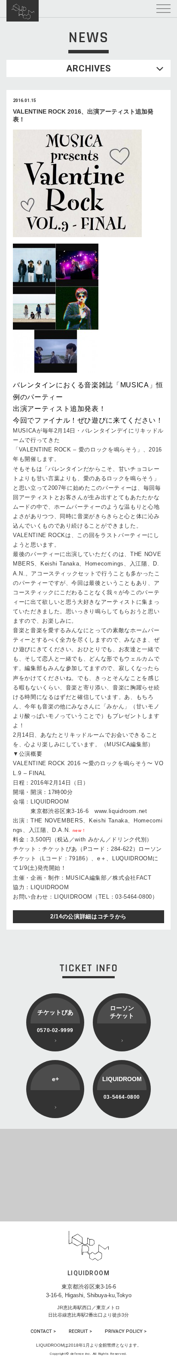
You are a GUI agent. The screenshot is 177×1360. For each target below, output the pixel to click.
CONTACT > (43, 1331)
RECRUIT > (80, 1331)
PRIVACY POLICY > (125, 1331)
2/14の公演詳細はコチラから (88, 916)
